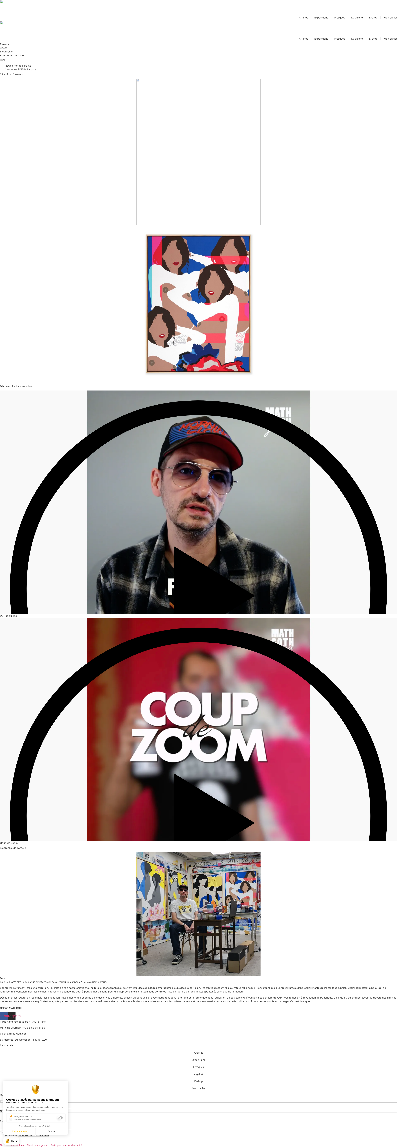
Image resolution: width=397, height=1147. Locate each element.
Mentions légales (37, 1145)
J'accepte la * (27, 1135)
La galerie (357, 17)
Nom (3, 1111)
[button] (198, 590)
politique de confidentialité (33, 1135)
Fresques (339, 17)
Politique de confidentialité (66, 1145)
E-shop (373, 17)
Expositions (321, 17)
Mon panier (390, 17)
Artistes (303, 17)
